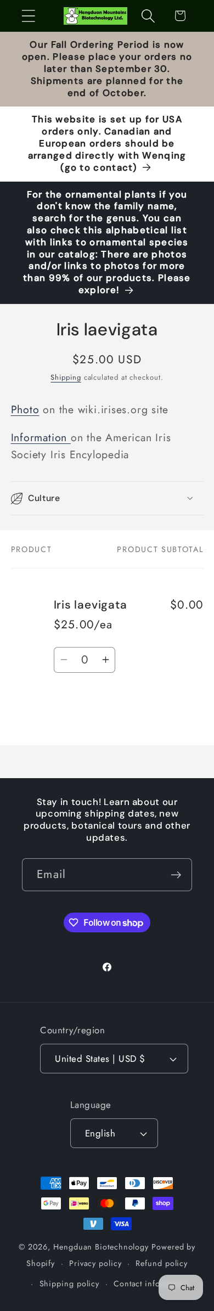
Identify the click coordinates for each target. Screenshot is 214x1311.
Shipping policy (70, 1283)
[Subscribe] (176, 875)
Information (41, 437)
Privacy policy (95, 1263)
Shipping (65, 377)
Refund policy (162, 1263)
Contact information (151, 1283)
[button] (28, 15)
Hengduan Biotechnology (101, 1246)
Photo (25, 409)
